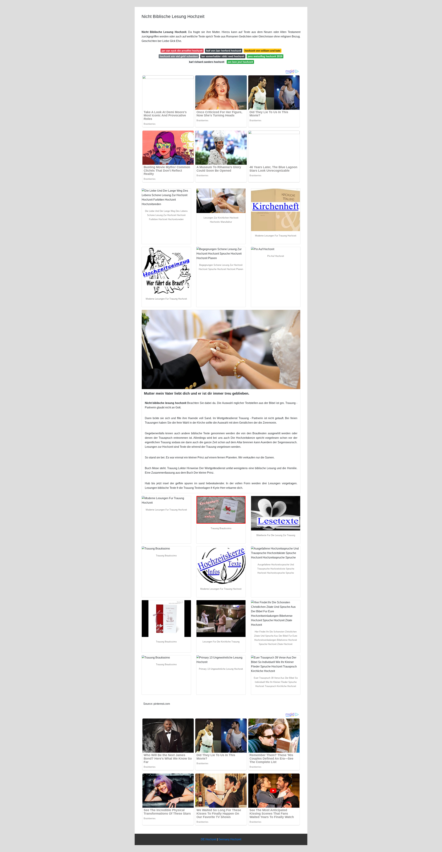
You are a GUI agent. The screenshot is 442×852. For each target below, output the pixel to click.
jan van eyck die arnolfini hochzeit (182, 50)
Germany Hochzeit (229, 839)
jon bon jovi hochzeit (240, 61)
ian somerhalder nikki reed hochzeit (222, 56)
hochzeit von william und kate (262, 50)
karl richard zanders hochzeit (206, 61)
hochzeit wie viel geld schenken (179, 56)
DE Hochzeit (208, 839)
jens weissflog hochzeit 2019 (265, 56)
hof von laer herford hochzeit (223, 50)
